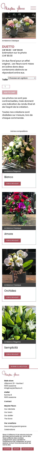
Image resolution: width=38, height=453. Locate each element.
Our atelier (8, 415)
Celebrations (9, 429)
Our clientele (9, 409)
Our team (8, 412)
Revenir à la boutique (19, 366)
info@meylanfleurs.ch (13, 388)
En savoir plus (27, 449)
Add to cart (9, 92)
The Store (8, 418)
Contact (8, 401)
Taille (5, 79)
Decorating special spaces (15, 426)
